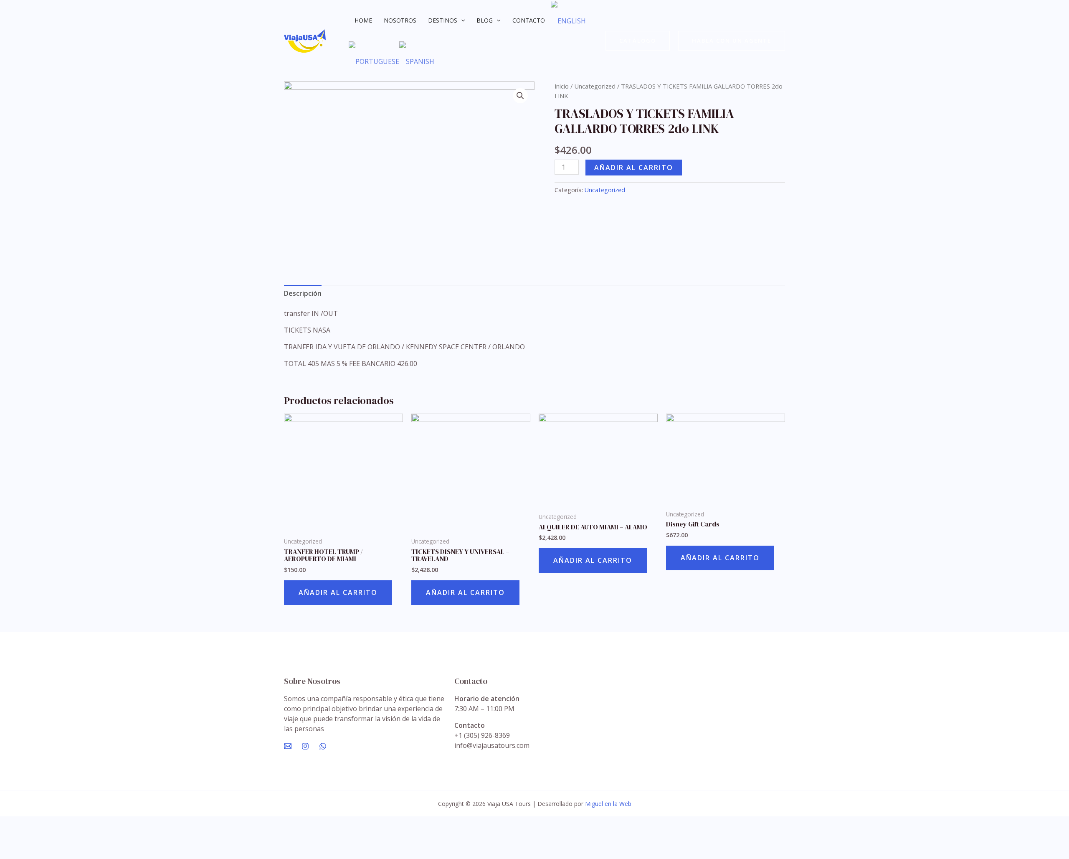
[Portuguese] (374, 61)
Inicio (562, 86)
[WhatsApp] (323, 746)
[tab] (303, 293)
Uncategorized (595, 86)
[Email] (287, 746)
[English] (568, 20)
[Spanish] (416, 61)
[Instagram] (305, 746)
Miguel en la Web (608, 804)
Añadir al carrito (633, 167)
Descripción (303, 293)
